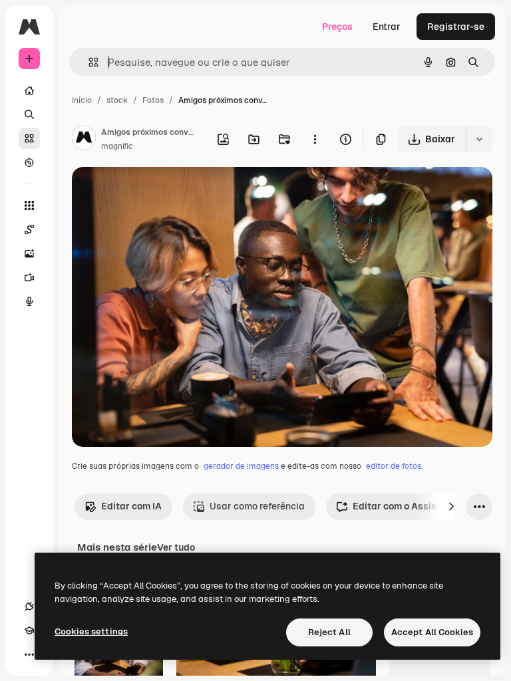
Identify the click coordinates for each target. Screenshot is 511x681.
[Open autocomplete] (88, 62)
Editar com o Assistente (406, 506)
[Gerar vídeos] (29, 277)
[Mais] (29, 654)
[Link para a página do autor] (84, 140)
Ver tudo (176, 547)
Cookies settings (91, 631)
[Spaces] (29, 229)
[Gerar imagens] (29, 253)
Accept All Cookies (432, 632)
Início (82, 100)
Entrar (387, 27)
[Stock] (29, 138)
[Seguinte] (451, 506)
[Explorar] (29, 162)
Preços (337, 27)
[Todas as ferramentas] (29, 205)
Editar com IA (131, 506)
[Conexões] (29, 606)
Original (157, 192)
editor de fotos (393, 466)
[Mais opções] (314, 139)
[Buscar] (29, 114)
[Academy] (29, 630)
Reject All (329, 632)
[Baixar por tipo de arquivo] (479, 139)
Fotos (153, 100)
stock (117, 100)
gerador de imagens (241, 466)
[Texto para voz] (29, 301)
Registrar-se (455, 27)
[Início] (29, 90)
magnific (117, 146)
